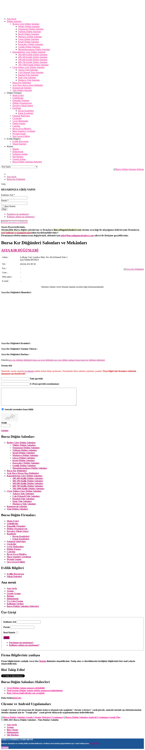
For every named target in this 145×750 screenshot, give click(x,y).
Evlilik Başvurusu (15, 574)
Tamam (4, 747)
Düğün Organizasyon (17, 528)
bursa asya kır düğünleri (43, 360)
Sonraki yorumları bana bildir (19, 409)
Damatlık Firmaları (16, 526)
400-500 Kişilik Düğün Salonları (27, 481)
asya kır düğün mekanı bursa (67, 360)
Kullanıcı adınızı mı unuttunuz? (21, 216)
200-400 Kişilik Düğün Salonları (27, 478)
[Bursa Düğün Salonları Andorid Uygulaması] (92, 717)
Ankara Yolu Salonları (23, 493)
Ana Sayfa (12, 588)
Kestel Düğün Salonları (23, 460)
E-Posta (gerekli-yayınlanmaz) (44, 384)
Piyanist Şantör (14, 559)
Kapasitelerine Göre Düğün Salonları (24, 476)
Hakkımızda (13, 598)
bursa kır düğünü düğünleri (93, 360)
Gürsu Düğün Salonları (23, 458)
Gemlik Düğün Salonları (24, 465)
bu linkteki (29, 371)
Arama (10, 591)
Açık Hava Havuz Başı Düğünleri (23, 473)
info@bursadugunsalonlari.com (77, 235)
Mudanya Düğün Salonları (25, 455)
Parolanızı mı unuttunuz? (18, 214)
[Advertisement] (25, 319)
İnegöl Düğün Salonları (23, 453)
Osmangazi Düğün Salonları (26, 447)
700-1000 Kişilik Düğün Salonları (28, 488)
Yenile (4, 423)
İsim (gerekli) (36, 378)
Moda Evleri (13, 521)
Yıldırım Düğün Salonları (24, 450)
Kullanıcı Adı (9, 622)
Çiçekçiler (11, 544)
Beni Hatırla (9, 632)
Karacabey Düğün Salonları (25, 463)
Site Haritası (13, 735)
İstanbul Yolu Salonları (23, 499)
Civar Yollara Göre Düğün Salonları (24, 491)
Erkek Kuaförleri (20, 539)
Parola (6, 627)
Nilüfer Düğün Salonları (24, 445)
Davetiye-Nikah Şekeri (17, 531)
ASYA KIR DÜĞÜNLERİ (19, 250)
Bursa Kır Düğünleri (17, 470)
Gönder (4, 430)
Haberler (17, 698)
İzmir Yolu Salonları (22, 501)
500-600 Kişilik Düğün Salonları (27, 483)
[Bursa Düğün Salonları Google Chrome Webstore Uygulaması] (32, 717)
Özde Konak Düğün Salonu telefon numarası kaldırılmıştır (35, 690)
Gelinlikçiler (12, 523)
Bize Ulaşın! (12, 730)
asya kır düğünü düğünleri (20, 360)
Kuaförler (11, 534)
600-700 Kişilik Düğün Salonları (27, 486)
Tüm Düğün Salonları (17, 509)
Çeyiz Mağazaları (15, 546)
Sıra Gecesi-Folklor (16, 562)
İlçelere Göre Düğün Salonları (21, 442)
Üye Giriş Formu (15, 601)
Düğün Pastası (14, 549)
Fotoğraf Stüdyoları (16, 541)
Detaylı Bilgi (94, 743)
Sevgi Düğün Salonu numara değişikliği (26, 688)
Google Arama (14, 593)
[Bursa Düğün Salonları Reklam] (129, 169)
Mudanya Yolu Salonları (24, 504)
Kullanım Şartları (15, 603)
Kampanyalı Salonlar (17, 506)
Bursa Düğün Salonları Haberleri (23, 606)
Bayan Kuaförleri (20, 536)
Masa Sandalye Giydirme (19, 557)
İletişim (10, 596)
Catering (11, 551)
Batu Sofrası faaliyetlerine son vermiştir (26, 693)
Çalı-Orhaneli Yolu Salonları (26, 496)
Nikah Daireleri (14, 576)
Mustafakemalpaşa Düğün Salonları (29, 468)
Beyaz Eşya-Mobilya (16, 554)
